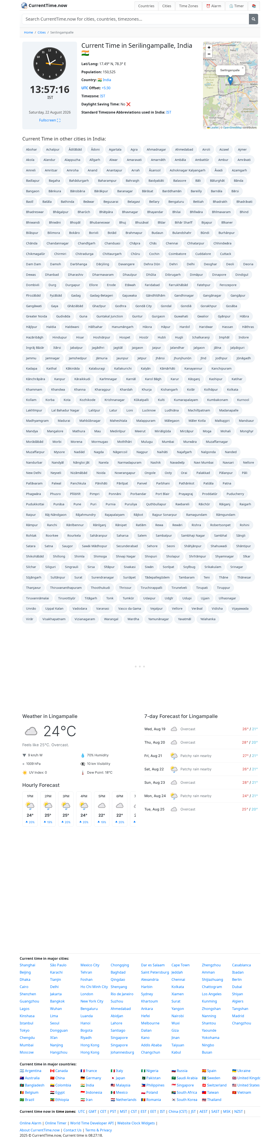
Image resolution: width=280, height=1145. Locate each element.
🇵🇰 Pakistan (151, 1078)
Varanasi (102, 608)
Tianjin (55, 979)
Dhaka (25, 979)
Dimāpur (196, 274)
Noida (100, 473)
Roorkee (52, 535)
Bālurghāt (217, 180)
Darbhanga (78, 264)
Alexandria (150, 979)
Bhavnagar (130, 212)
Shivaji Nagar (126, 556)
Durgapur (72, 285)
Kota (67, 400)
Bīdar (162, 222)
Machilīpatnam (199, 410)
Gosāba (231, 306)
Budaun (157, 233)
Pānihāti (101, 483)
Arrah (135, 170)
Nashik (155, 462)
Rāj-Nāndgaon (55, 515)
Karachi (56, 972)
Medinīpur (118, 431)
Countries (146, 6)
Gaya (54, 306)
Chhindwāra (222, 243)
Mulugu (147, 442)
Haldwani (72, 327)
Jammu (31, 358)
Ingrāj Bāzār (35, 347)
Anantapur (114, 170)
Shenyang (119, 986)
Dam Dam (33, 264)
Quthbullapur (156, 504)
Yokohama (210, 1037)
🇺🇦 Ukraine (241, 1070)
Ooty (168, 473)
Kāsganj (194, 379)
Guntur (137, 316)
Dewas (31, 274)
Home (28, 32)
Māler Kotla (197, 420)
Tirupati (202, 588)
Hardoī (185, 327)
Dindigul (241, 274)
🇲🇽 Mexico (119, 1092)
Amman (208, 972)
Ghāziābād (75, 306)
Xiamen (178, 994)
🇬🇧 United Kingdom (246, 1078)
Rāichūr (204, 504)
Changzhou (241, 1023)
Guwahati (181, 316)
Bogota (86, 1030)
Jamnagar (53, 358)
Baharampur (107, 180)
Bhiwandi (33, 222)
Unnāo (31, 608)
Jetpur (142, 358)
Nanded (231, 452)
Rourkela (74, 535)
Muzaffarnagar (217, 442)
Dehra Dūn (152, 264)
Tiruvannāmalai (37, 598)
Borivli (93, 233)
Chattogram (212, 986)
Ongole (150, 473)
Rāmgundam (225, 515)
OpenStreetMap (232, 127)
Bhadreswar (35, 212)
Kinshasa (27, 1015)
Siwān (149, 567)
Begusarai (110, 201)
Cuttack (225, 254)
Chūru (135, 254)
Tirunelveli (179, 588)
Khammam (34, 389)
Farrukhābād (178, 285)
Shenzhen (28, 994)
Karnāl (131, 379)
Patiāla (208, 483)
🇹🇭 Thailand (211, 1099)
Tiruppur (223, 588)
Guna (83, 316)
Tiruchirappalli (151, 588)
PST (113, 1111)
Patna (227, 483)
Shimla (79, 556)
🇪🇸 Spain (209, 1070)
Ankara (147, 1008)
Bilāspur (32, 233)
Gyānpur (224, 316)
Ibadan (238, 972)
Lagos (25, 1008)
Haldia (51, 327)
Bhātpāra (106, 212)
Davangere (126, 264)
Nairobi (178, 1015)
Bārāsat (147, 191)
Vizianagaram (85, 619)
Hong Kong (89, 1045)
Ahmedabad (184, 149)
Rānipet (121, 525)
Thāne (223, 577)
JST (193, 1111)
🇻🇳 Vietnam (241, 1092)
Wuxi (176, 1023)
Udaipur (149, 598)
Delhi (191, 264)
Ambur (223, 160)
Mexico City (89, 965)
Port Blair (163, 494)
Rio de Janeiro (122, 994)
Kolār (191, 389)
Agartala (115, 149)
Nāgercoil (120, 452)
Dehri (173, 264)
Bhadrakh (220, 201)
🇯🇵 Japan (118, 1078)
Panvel (142, 483)
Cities (166, 6)
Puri (93, 504)
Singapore (119, 1037)
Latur (113, 410)
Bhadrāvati (244, 201)
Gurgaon (158, 316)
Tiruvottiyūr (66, 598)
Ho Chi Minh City (94, 986)
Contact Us (72, 1130)
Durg (52, 285)
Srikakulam (213, 567)
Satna (49, 546)
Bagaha (54, 180)
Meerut (140, 431)
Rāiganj (224, 504)
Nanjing (56, 1045)
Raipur (31, 515)
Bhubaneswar (100, 222)
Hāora (147, 327)
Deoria (248, 264)
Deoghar (210, 264)
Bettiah (198, 201)
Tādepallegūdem (157, 577)
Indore (244, 337)
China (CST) (178, 1111)
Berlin (237, 979)
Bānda (238, 180)
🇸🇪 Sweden (211, 1078)
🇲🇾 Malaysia (120, 1085)
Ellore (93, 285)
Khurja (147, 389)
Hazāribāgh (34, 337)
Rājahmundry (86, 515)
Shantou (209, 1023)
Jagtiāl (118, 347)
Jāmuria (101, 358)
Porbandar (138, 494)
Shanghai (27, 965)
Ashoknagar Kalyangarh (187, 170)
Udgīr (169, 598)
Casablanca (241, 965)
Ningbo (208, 1045)
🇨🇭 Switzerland (214, 1085)
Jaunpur (122, 358)
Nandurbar (34, 462)
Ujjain (205, 598)
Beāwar (88, 201)
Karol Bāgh (153, 379)
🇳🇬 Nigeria (149, 1070)
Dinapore (219, 274)
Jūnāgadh (244, 358)
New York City (91, 1001)
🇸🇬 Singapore (183, 1085)
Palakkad (203, 473)
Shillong (59, 556)
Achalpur (53, 149)
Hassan (227, 327)
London (86, 994)
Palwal (56, 483)
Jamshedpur (78, 358)
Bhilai (176, 212)
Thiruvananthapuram (66, 588)
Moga (207, 431)
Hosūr (144, 337)
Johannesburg (122, 1052)
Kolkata (232, 389)
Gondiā (186, 306)
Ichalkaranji (201, 337)
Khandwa (58, 389)
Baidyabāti (156, 180)
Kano (145, 1037)
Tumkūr (128, 598)
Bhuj (122, 222)
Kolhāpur (211, 389)
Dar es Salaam (153, 965)
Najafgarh (184, 452)
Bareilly (196, 191)
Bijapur (206, 222)
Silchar (31, 567)
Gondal (166, 306)
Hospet (124, 337)
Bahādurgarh (79, 180)
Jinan (176, 1037)
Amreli (31, 170)
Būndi (205, 233)
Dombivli (32, 285)
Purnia (111, 504)
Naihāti (162, 452)
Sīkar (246, 556)
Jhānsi (160, 358)
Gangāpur (238, 295)
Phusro (55, 494)
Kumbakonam (217, 400)
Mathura (78, 431)
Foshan (86, 979)
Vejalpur (156, 608)
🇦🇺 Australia (30, 1078)
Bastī (29, 201)
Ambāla (180, 160)
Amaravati (134, 160)
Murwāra (190, 442)
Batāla (47, 201)
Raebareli (182, 504)
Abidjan (117, 1015)
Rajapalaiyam (114, 515)
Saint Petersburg (155, 972)
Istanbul (26, 1023)
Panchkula (78, 483)
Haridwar (206, 327)
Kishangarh (169, 389)
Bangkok (57, 1001)
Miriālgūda (163, 431)
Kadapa (31, 368)
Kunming (209, 1001)
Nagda (99, 452)
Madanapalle (228, 410)
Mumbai (168, 442)
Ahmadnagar (156, 149)
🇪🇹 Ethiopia (59, 1099)
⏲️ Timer (236, 6)
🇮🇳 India (87, 1085)
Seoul (54, 1023)
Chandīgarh (86, 243)
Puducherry (235, 494)
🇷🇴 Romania (151, 1099)
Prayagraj (186, 494)
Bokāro (74, 233)
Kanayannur (193, 368)
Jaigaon (137, 347)
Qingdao (118, 979)
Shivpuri (151, 556)
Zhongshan (211, 1008)
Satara (30, 546)
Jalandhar (177, 347)
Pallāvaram (34, 483)
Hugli (179, 337)
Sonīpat (168, 567)
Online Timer (55, 1123)
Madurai (64, 420)
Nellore (248, 462)
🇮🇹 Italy (117, 1070)
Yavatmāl (184, 619)
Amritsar (51, 170)
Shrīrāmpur (197, 556)
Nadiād (79, 452)
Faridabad (152, 285)
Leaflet (214, 127)
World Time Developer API (92, 1123)
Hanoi (85, 1023)
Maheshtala (118, 420)
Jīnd (203, 358)
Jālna (217, 347)
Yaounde (209, 1030)
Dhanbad (52, 274)
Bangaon (32, 191)
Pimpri (95, 494)
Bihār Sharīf (183, 222)
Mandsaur (246, 420)
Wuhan (56, 1008)
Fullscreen (49, 120)
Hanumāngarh (122, 327)
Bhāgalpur (60, 212)
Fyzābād (56, 295)
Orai (184, 473)
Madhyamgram (37, 420)
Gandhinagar (184, 295)
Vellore (177, 608)
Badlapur (33, 180)
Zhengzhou (211, 965)
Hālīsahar (95, 327)
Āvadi (219, 170)
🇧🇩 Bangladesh (32, 1085)
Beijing (25, 972)
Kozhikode (87, 400)
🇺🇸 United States (246, 1085)
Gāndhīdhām (155, 295)
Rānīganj (99, 525)
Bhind (244, 212)
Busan (207, 1052)
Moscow (27, 1052)
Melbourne (150, 1023)
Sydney (147, 994)
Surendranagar (102, 577)
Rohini (244, 525)
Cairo (24, 986)
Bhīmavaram (221, 212)
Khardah (126, 389)
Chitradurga (84, 254)
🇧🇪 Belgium (29, 1092)
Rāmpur (32, 525)
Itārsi (57, 347)
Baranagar (125, 191)
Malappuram (145, 420)
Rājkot (138, 515)
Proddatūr (209, 494)
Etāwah (130, 285)
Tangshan (240, 1008)
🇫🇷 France (88, 1070)
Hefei (145, 1015)
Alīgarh (94, 160)
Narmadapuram (129, 462)
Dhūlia (151, 274)
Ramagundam (196, 515)
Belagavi (134, 201)
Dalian (146, 1030)
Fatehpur (203, 285)
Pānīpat (122, 483)
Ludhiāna (172, 410)
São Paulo (58, 965)
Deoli (230, 264)
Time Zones (188, 6)
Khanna (80, 389)
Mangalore (55, 431)
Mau (97, 431)
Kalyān (146, 368)
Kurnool (243, 400)
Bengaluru (176, 201)
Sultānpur (58, 577)
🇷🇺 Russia (179, 1070)
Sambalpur (164, 535)
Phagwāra (33, 494)
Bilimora (53, 233)
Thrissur (125, 588)
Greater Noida (36, 316)
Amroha (73, 170)
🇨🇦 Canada (59, 1070)
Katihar (237, 379)
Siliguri (50, 567)
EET (153, 1111)
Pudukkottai (35, 504)
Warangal (111, 619)
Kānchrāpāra (35, 379)
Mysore (59, 452)
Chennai (172, 243)
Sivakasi (130, 567)
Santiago (118, 1030)
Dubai (237, 986)
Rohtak (31, 535)
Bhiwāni (55, 222)
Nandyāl (58, 462)
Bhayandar (155, 212)
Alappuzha (72, 160)
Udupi (187, 598)
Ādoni (95, 149)
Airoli (206, 149)
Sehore (152, 546)
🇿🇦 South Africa (184, 1092)
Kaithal (51, 368)
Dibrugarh (173, 274)
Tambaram (186, 577)
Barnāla (216, 191)
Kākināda (73, 368)
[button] (230, 81)
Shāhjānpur (192, 546)
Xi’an (54, 1037)
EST (144, 1111)
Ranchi (52, 525)
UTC (84, 87)
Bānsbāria (77, 191)
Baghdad (118, 972)
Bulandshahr (181, 233)
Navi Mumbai (204, 462)
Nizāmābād (78, 473)
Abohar (31, 149)
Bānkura (55, 191)
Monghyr (247, 431)
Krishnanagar (115, 400)
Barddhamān (172, 191)
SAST (215, 1111)
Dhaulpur (130, 274)
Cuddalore (203, 254)
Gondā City (143, 306)
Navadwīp (177, 462)
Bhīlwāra (196, 212)
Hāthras (248, 327)
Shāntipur (243, 546)
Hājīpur (31, 327)
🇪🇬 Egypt (57, 1092)
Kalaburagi (97, 368)
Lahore (116, 1023)
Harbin (146, 986)
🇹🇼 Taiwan (210, 1092)
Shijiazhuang (212, 979)
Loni (129, 410)
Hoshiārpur (101, 337)
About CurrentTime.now (40, 1130)
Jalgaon (199, 347)
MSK (227, 1111)
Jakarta (56, 994)
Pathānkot (186, 483)
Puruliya (131, 504)
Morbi (56, 442)
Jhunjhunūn (182, 358)
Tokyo (25, 1030)
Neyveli (56, 473)
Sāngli (240, 535)
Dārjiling (102, 264)
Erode (111, 285)
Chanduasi (112, 243)
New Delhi (33, 473)
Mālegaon (171, 420)
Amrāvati (244, 160)
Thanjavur (33, 588)
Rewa (159, 525)
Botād (112, 233)
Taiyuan (178, 1045)
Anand (92, 170)
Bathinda (67, 201)
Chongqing (120, 965)
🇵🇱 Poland (149, 1092)
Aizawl (224, 149)
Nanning (209, 1015)
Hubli (162, 337)
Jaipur (156, 347)
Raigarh (245, 504)
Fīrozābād (33, 295)
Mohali (225, 431)
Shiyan (237, 994)
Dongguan (59, 1030)
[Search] (253, 19)
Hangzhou (58, 1052)
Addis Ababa (151, 1045)
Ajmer (242, 149)
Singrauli (71, 567)
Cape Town (181, 965)
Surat (78, 577)
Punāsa (58, 504)
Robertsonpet (220, 525)
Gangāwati (34, 306)
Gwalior (203, 316)
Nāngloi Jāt (81, 462)
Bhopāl (75, 222)
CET (103, 1111)
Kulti (161, 400)
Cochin (154, 254)
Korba (50, 400)
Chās (153, 243)
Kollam (31, 400)
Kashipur (215, 379)
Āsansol (155, 170)
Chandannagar (58, 243)
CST (134, 1111)
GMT (92, 1111)
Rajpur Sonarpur (164, 515)
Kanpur (59, 379)
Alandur (49, 160)
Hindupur (59, 337)
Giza (175, 1030)
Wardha (133, 619)
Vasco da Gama (129, 608)
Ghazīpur (99, 306)
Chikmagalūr (35, 254)
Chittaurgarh (112, 254)
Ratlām (141, 525)
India (107, 79)
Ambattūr (202, 160)
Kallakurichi (123, 368)
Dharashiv (75, 274)
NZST (238, 1111)
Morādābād (34, 442)
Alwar (113, 160)
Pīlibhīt (75, 494)
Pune (77, 504)
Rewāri (177, 525)
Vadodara (80, 608)
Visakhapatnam (53, 619)
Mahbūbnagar (90, 420)
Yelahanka (207, 619)
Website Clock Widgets (136, 1123)
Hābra (244, 316)
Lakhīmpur (34, 410)
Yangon (178, 1008)
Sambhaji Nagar (193, 535)
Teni (207, 577)
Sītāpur (109, 567)
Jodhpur (221, 358)
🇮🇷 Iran (86, 1099)
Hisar (80, 337)
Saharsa (122, 535)
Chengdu (27, 1037)
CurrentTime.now (47, 5)
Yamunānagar (158, 619)
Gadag (76, 295)
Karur (175, 379)
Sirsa (91, 567)
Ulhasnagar (227, 598)
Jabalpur (76, 347)
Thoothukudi (100, 588)
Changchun (150, 1052)
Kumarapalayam (186, 400)
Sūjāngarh (33, 577)
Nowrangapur (125, 473)
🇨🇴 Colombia (60, 1085)
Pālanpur (226, 473)
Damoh (55, 264)
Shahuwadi (219, 546)
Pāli (244, 473)
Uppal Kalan (54, 608)
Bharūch (84, 212)
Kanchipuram (221, 368)
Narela (103, 462)
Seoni (171, 546)
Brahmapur (134, 233)
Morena (76, 442)
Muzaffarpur (35, 452)
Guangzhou (29, 1001)
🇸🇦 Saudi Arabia (185, 1078)
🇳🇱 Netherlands (123, 1099)
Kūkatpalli (141, 400)
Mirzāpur (187, 431)
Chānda (31, 243)
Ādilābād (75, 149)
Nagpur (142, 452)
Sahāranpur (98, 535)
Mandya (32, 431)
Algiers (237, 1001)
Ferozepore (228, 285)
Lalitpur (94, 410)
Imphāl (224, 337)
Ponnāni (115, 494)
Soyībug (189, 567)
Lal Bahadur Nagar (65, 410)
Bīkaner (227, 222)
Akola (30, 160)
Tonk (110, 598)
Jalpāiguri (237, 347)
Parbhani (163, 483)
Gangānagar (212, 295)
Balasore (179, 180)
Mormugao (99, 442)
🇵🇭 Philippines (152, 1085)
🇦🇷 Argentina (30, 1070)
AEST (204, 1111)
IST (50, 97)
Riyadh (86, 1037)
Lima (54, 1015)
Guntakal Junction (109, 316)
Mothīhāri (124, 442)
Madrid (238, 1015)
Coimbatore (177, 254)
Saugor (67, 546)
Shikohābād (35, 556)
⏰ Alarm (213, 6)
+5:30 (106, 87)
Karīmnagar (108, 379)
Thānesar (244, 577)
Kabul (176, 1052)
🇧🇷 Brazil (27, 1099)
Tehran (86, 972)
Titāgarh (91, 598)
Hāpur (165, 327)
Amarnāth (158, 160)
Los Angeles (212, 994)
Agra (134, 149)
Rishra (196, 525)
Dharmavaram (103, 274)
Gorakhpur (209, 306)
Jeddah (177, 972)
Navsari (228, 462)
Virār (29, 619)
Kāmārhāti (167, 368)
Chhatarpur (195, 243)
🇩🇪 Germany (90, 1078)
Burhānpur (227, 233)
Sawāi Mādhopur (94, 546)
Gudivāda (63, 316)
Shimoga (100, 556)
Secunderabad (127, 546)
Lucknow (149, 410)
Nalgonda (208, 452)
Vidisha (217, 608)
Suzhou (117, 1001)
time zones (65, 1111)
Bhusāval (142, 222)
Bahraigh (132, 180)
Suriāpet (129, 577)
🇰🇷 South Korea (184, 1099)
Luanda (86, 1015)
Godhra (120, 306)
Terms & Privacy (98, 1130)
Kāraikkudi (82, 379)
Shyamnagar (224, 556)
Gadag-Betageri (101, 295)
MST (123, 1111)
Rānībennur (75, 525)
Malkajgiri (222, 420)
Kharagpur (103, 389)
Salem (142, 535)
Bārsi (235, 191)
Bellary (154, 201)
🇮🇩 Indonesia (91, 1092)
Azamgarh (239, 170)
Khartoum (149, 1001)
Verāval (197, 608)
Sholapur (173, 556)
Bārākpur (101, 191)
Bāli (198, 180)
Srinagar (236, 567)
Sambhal (220, 535)
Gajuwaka (129, 295)
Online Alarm (30, 1123)
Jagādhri (98, 347)
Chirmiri (60, 254)
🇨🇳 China (57, 1078)
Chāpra (135, 243)
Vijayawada (240, 608)
